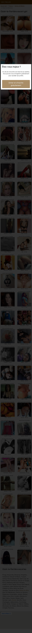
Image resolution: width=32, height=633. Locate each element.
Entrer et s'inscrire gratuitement (16, 84)
